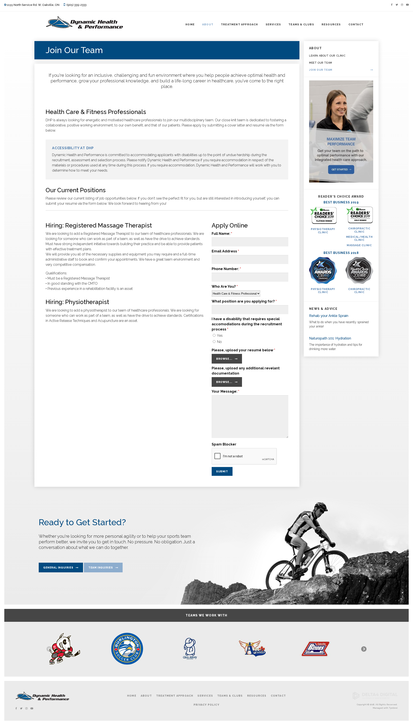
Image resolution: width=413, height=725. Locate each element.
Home (190, 24)
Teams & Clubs (301, 24)
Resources (331, 24)
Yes (219, 335)
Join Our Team (320, 69)
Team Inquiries (100, 567)
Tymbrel (393, 708)
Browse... (224, 358)
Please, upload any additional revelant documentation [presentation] (246, 370)
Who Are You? (225, 286)
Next (363, 649)
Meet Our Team (320, 62)
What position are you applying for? (244, 301)
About (207, 24)
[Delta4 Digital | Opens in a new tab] (375, 699)
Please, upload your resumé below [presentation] (243, 350)
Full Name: (222, 234)
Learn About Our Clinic (327, 55)
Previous (49, 649)
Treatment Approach (239, 24)
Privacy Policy (206, 704)
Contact (356, 24)
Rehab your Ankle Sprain (328, 316)
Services (273, 24)
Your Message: (225, 391)
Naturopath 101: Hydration (330, 338)
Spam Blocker (224, 444)
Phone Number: (226, 269)
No (219, 342)
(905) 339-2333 (76, 4)
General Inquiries (58, 567)
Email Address (225, 251)
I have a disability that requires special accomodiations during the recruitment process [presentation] (247, 324)
